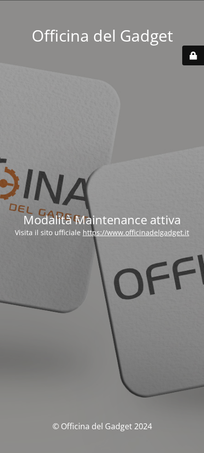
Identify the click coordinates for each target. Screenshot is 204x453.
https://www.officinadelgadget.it (136, 232)
